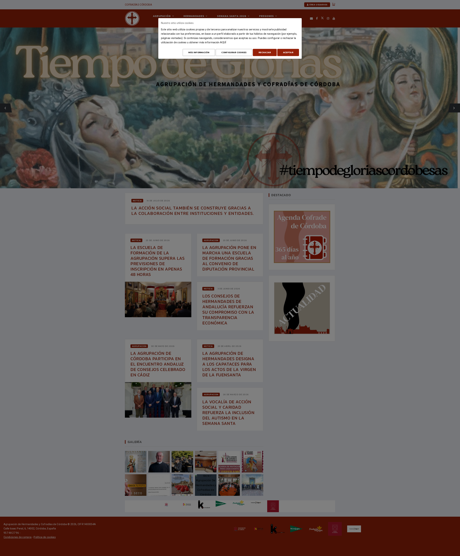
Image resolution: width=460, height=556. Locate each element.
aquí (223, 42)
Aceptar (288, 52)
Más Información (199, 52)
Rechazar (265, 52)
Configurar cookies (233, 52)
